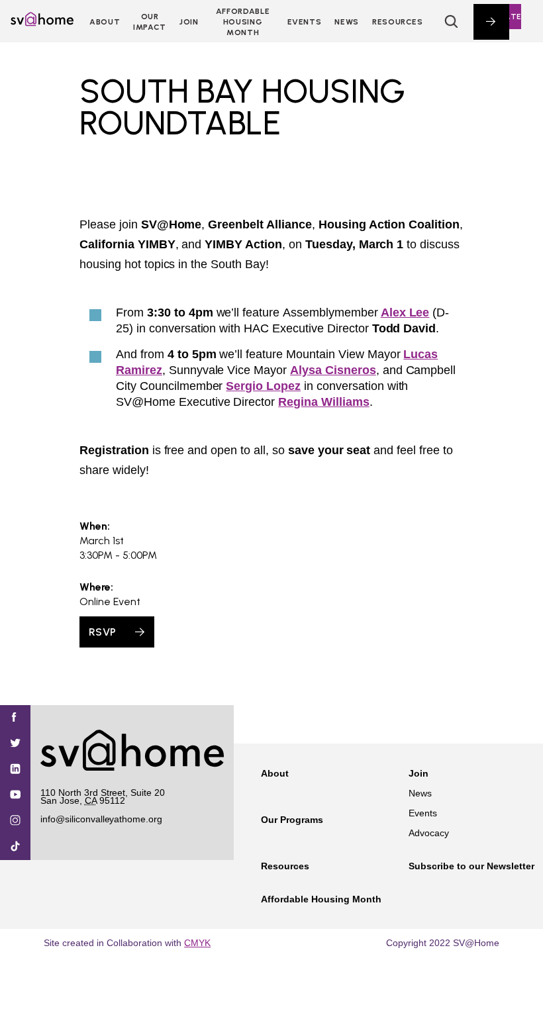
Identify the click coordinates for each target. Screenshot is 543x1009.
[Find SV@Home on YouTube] (15, 795)
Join (418, 773)
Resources (397, 21)
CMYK (197, 942)
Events (304, 21)
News (346, 21)
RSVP (102, 632)
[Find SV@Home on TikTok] (15, 847)
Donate (504, 16)
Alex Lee (405, 312)
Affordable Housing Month (243, 22)
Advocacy (429, 833)
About (104, 21)
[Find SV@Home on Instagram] (15, 821)
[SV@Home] (42, 22)
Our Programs (292, 819)
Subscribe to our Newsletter (471, 866)
